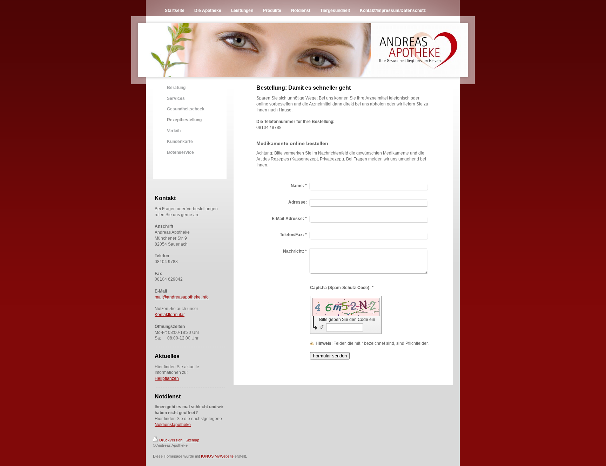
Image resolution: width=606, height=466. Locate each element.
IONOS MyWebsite (217, 456)
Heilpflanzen (167, 378)
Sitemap (192, 440)
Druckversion (170, 440)
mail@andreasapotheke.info (182, 297)
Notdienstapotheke (173, 424)
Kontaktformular (169, 314)
